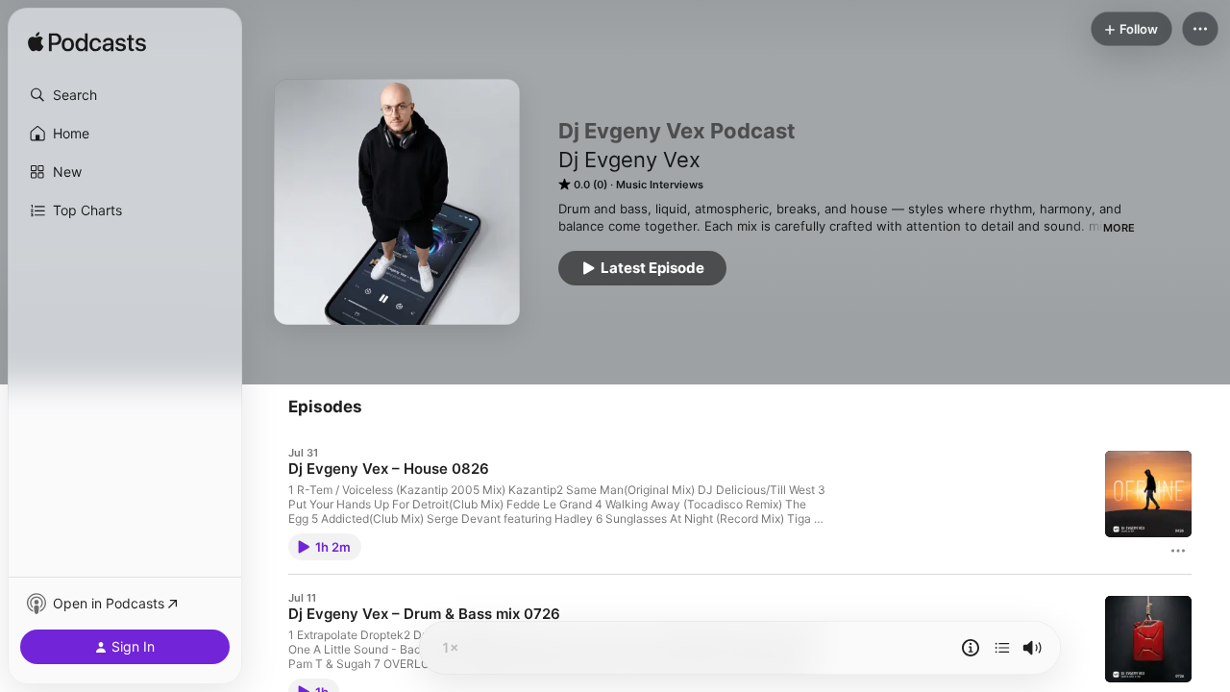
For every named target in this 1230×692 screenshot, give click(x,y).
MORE (1119, 228)
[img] (87, 43)
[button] (125, 95)
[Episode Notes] (970, 647)
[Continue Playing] (1002, 647)
